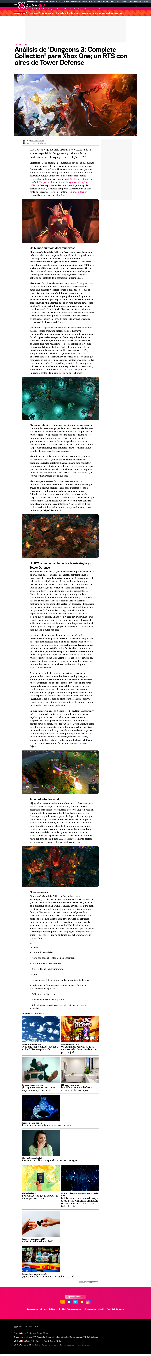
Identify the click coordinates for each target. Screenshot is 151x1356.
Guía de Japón (92, 1337)
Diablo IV (125, 1)
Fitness (77, 1345)
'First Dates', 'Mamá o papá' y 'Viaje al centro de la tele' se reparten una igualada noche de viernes (68, 13)
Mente (89, 1345)
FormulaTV (31, 1337)
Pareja (50, 1345)
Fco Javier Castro (37, 141)
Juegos (94, 5)
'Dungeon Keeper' (78, 192)
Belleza (37, 1345)
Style (37, 1341)
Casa (84, 1345)
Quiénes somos (32, 1309)
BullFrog (61, 195)
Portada (29, 9)
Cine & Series (83, 5)
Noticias (57, 5)
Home (48, 5)
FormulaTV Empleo (44, 1337)
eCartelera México (68, 1337)
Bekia (26, 1345)
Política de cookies (74, 1309)
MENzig (27, 1341)
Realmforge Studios (80, 179)
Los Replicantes (30, 1333)
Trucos (113, 5)
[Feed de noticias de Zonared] (62, 1302)
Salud (56, 1345)
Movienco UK (81, 1337)
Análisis (104, 5)
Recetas (63, 1345)
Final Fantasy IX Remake (139, 1)
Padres (44, 1345)
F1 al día (59, 1341)
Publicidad (111, 1309)
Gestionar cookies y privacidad (93, 1309)
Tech (32, 1341)
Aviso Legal (44, 1309)
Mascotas (70, 1345)
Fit (41, 1341)
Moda (31, 1345)
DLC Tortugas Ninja (62, 1)
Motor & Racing (49, 1341)
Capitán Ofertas (42, 1333)
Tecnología (69, 5)
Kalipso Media (46, 182)
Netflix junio (75, 1)
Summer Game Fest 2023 (106, 1)
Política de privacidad (57, 1309)
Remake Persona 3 (88, 1)
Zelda (118, 1)
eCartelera (56, 1337)
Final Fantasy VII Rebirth (45, 1)
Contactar (120, 1309)
